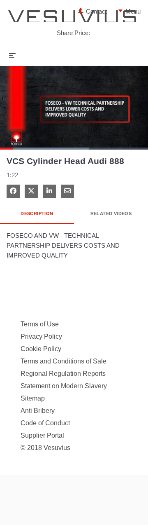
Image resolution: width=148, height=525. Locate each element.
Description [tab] (37, 213)
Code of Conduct (45, 423)
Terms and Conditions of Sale (63, 361)
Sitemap (33, 398)
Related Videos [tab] (111, 213)
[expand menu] (12, 55)
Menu (120, 11)
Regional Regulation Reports (63, 373)
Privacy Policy (41, 336)
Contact (96, 11)
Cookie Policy (41, 348)
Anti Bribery (38, 410)
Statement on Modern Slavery (64, 385)
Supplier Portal (42, 435)
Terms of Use (40, 324)
